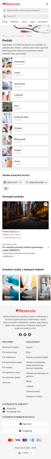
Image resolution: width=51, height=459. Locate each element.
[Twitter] (25, 334)
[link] (4, 22)
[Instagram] (29, 334)
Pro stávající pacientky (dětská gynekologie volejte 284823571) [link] (22, 248)
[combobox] (26, 16)
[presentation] (47, 4)
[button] (12, 182)
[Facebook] (20, 334)
